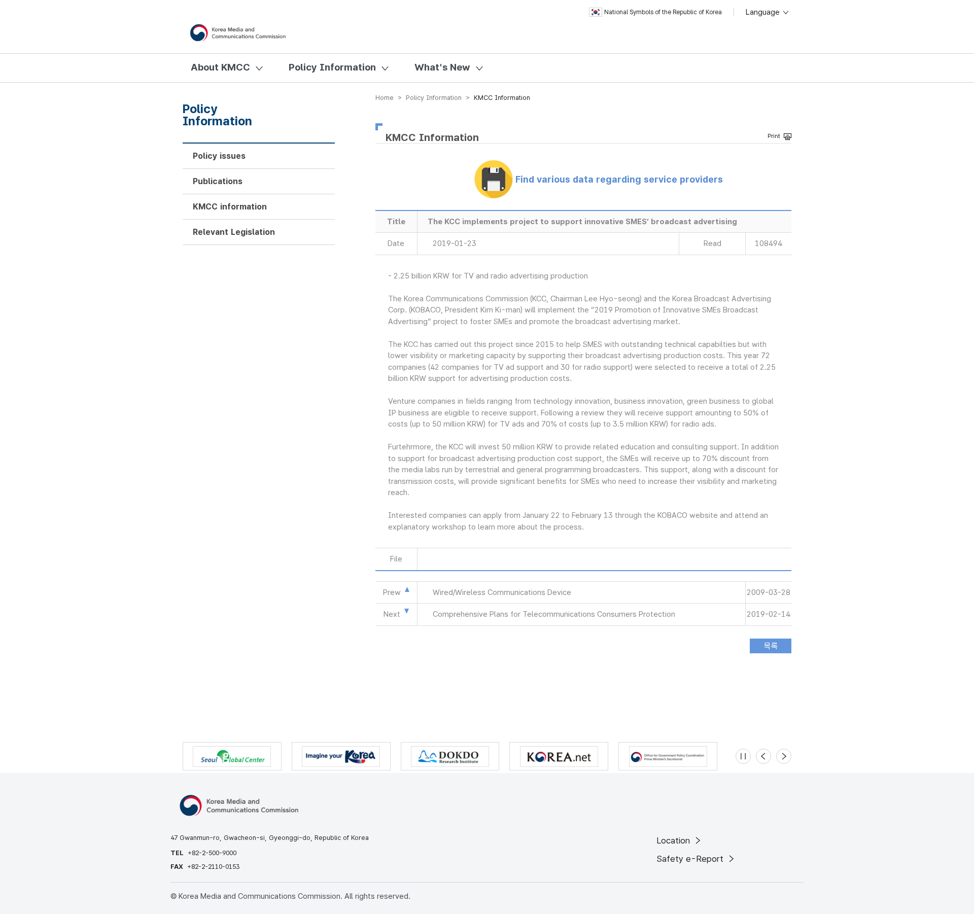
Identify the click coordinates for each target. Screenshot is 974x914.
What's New (442, 67)
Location (674, 840)
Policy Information (332, 67)
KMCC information (230, 207)
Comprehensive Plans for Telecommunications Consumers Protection (554, 614)
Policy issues (219, 156)
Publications (217, 181)
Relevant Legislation (234, 232)
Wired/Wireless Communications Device (502, 592)
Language (764, 12)
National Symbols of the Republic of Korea (663, 12)
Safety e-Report (691, 859)
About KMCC (220, 67)
